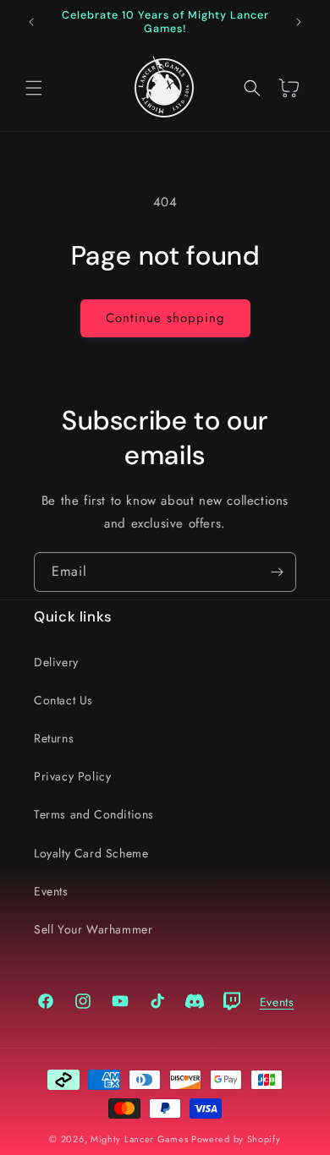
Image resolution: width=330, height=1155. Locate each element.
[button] (33, 88)
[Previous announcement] (31, 22)
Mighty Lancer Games (139, 1139)
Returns (54, 738)
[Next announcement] (298, 22)
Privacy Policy (72, 776)
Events (51, 891)
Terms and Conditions (94, 814)
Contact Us (63, 700)
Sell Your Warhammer (93, 929)
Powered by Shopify (236, 1139)
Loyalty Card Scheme (91, 853)
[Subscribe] (276, 572)
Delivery (56, 662)
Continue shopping (165, 318)
